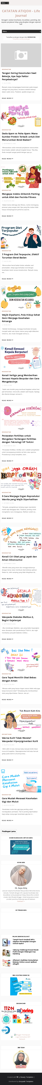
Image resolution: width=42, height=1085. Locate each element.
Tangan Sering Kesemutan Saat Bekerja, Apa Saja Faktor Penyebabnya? (19, 76)
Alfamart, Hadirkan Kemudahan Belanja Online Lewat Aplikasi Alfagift (25, 962)
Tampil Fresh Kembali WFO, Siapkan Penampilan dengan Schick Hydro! (24, 941)
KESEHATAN (6, 69)
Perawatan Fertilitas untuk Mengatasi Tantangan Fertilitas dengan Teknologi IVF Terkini (19, 439)
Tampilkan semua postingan (21, 39)
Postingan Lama (9, 831)
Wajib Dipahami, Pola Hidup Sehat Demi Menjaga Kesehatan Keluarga (21, 318)
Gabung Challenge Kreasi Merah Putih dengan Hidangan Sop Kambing (26, 952)
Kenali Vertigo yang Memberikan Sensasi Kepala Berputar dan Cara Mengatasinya (20, 378)
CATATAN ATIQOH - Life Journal (21, 13)
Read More (6, 98)
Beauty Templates (26, 1077)
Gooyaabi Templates (26, 1081)
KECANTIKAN (7, 734)
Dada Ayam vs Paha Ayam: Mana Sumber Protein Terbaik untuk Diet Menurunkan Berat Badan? (21, 136)
